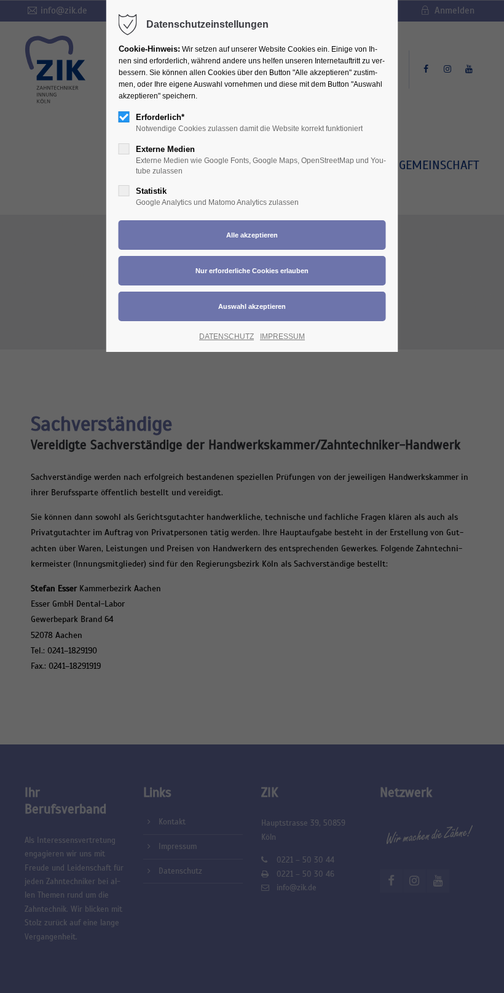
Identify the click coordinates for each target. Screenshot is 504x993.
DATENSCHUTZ (226, 336)
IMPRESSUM (282, 336)
